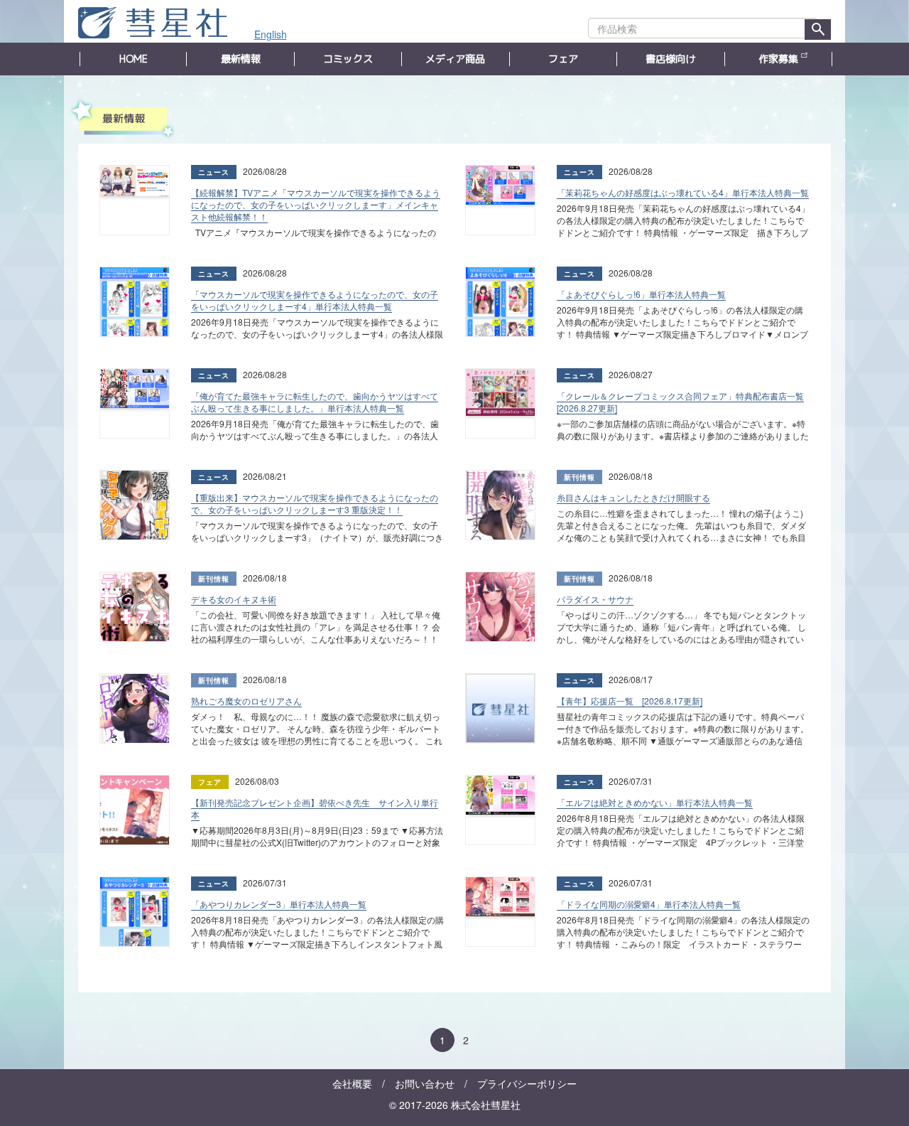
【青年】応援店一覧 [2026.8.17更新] (629, 701)
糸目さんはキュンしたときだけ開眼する (633, 497)
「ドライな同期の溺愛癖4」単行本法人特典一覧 (649, 904)
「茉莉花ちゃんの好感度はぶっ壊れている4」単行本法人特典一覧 (683, 192)
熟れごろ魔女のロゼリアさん (246, 701)
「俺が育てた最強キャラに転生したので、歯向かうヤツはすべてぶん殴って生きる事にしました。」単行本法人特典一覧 (314, 402)
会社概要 (352, 1083)
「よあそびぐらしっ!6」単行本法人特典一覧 (641, 294)
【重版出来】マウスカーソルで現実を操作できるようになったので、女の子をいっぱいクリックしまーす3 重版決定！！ (314, 503)
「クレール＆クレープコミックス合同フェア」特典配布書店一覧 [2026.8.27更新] (680, 402)
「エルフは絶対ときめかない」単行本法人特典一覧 (655, 802)
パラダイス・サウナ (595, 599)
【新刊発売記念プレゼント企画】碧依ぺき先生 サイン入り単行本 (314, 808)
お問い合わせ (424, 1083)
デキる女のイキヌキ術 (233, 599)
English (270, 34)
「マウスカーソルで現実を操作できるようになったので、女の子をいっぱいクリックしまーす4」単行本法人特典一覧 (314, 300)
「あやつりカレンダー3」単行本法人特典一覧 (278, 904)
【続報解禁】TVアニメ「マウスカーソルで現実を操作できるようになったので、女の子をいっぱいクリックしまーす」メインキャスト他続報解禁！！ (315, 204)
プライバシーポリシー (527, 1083)
